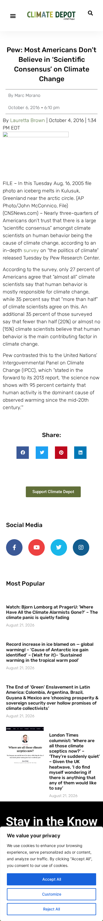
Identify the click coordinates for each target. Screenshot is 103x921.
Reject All (51, 909)
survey (31, 250)
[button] (12, 15)
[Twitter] (59, 547)
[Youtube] (36, 547)
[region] (51, 874)
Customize (51, 894)
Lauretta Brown (27, 120)
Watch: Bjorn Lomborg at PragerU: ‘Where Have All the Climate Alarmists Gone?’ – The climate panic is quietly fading (52, 612)
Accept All (51, 879)
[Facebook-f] (14, 547)
